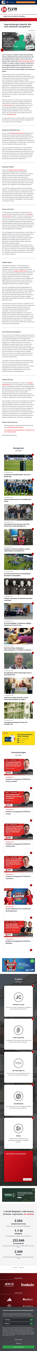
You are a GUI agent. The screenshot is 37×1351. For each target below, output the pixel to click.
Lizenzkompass (18, 1103)
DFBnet (18, 1136)
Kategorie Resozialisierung (17, 133)
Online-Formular (8, 105)
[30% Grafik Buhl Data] (18, 2)
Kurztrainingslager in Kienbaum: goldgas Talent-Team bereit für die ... (17, 624)
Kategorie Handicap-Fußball (15, 170)
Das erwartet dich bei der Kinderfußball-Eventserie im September (17, 574)
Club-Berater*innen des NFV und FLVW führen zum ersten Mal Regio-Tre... (16, 525)
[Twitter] (13, 30)
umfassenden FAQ (11, 114)
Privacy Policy (18, 1339)
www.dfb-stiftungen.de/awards (15, 427)
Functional (7, 1319)
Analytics (7, 1323)
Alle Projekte (27, 1179)
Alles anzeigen (18, 450)
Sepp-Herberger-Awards (26, 61)
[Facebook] (9, 30)
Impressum (15, 1267)
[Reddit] (17, 30)
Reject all (18, 1343)
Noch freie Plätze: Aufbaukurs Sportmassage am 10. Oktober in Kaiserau (17, 649)
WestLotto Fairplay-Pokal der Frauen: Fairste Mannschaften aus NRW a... (16, 698)
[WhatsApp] (5, 30)
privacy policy (12, 1335)
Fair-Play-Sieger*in (18, 1070)
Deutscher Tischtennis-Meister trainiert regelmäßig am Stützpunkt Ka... (17, 550)
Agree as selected (18, 1347)
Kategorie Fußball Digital (20, 271)
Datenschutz (21, 1267)
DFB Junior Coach (18, 1004)
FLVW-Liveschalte (18, 1037)
